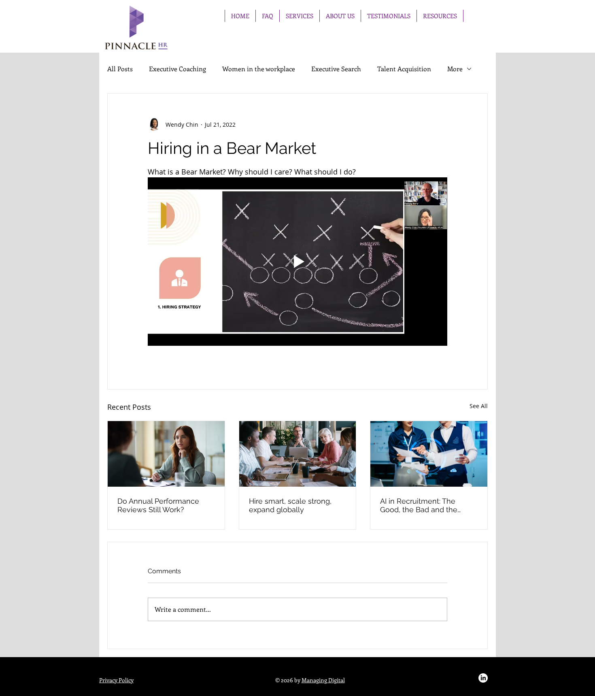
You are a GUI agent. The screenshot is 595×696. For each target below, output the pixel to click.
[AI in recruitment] (428, 454)
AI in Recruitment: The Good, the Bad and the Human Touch (418, 505)
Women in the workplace (258, 68)
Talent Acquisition (404, 68)
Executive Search (336, 68)
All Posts (120, 68)
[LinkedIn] (483, 678)
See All (479, 406)
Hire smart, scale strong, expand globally (290, 505)
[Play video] (297, 261)
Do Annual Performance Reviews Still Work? (158, 505)
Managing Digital (323, 680)
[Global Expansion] (297, 454)
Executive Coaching (177, 68)
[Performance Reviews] (166, 454)
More (455, 68)
